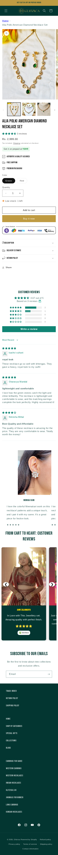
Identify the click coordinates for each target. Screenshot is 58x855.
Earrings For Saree (14, 761)
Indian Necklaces (13, 782)
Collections (11, 740)
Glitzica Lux (11, 790)
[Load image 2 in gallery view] (29, 109)
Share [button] (9, 267)
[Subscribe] (48, 674)
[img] (9, 348)
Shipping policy (46, 844)
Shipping (16, 143)
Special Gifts (11, 733)
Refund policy (45, 839)
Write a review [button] (29, 329)
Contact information (30, 849)
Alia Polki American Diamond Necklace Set (25, 25)
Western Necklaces (14, 775)
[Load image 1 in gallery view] (14, 109)
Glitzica (17, 839)
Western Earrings (14, 768)
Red (23, 181)
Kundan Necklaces (14, 811)
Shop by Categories (14, 726)
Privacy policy (14, 844)
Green (8, 181)
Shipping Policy (12, 705)
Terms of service (30, 844)
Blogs (8, 747)
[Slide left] (3, 110)
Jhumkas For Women (14, 797)
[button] (6, 10)
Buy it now (29, 218)
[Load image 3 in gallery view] (44, 109)
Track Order (11, 691)
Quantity (6, 187)
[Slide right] (54, 110)
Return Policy (12, 698)
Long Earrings (12, 804)
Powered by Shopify (29, 839)
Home (5, 21)
